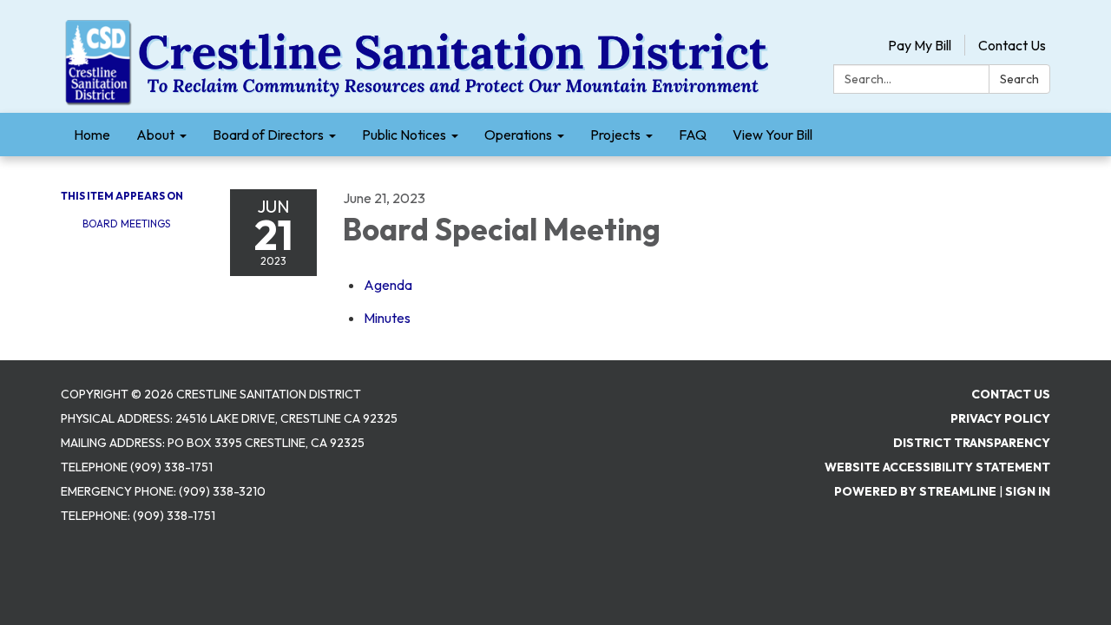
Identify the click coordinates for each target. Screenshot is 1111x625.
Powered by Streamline (915, 491)
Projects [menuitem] (615, 134)
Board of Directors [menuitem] (268, 134)
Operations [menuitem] (518, 134)
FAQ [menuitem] (693, 134)
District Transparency (971, 443)
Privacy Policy (1000, 418)
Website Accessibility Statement (937, 467)
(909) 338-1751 (174, 515)
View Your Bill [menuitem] (772, 134)
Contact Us (1012, 45)
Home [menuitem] (92, 134)
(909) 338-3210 (222, 491)
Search (1019, 79)
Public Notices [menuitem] (404, 134)
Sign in (1027, 491)
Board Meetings (126, 223)
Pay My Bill (919, 45)
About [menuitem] (155, 134)
